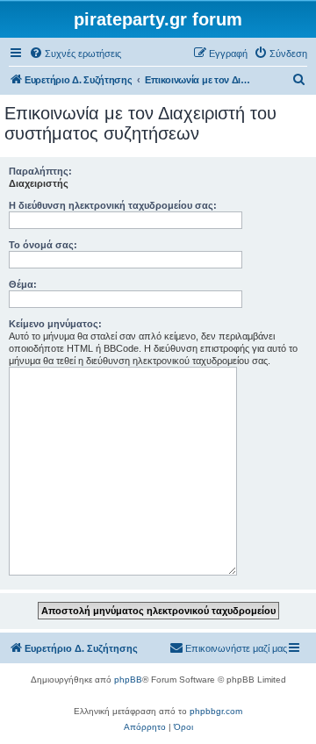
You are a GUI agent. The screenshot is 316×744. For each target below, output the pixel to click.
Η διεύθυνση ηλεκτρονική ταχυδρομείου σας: (113, 205)
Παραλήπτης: (40, 171)
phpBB (128, 679)
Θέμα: (23, 284)
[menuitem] (75, 53)
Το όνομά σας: (43, 245)
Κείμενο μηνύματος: (55, 323)
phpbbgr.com (216, 711)
